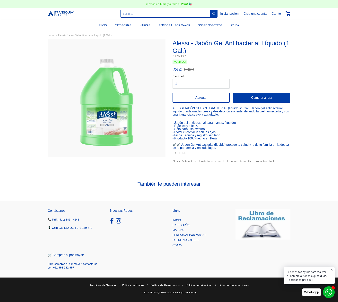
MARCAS (144, 25)
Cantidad (178, 76)
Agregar (201, 97)
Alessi (176, 161)
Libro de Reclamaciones (234, 285)
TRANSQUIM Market (161, 292)
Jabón (233, 161)
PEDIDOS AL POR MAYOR (174, 25)
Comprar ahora (261, 97)
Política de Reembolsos (165, 285)
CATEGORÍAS (123, 25)
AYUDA (234, 25)
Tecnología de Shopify (184, 292)
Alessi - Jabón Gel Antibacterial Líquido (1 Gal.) (84, 35)
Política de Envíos (133, 285)
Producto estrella (264, 161)
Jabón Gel (246, 161)
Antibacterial (189, 161)
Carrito (276, 13)
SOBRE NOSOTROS (210, 25)
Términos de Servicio (103, 285)
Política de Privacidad (199, 285)
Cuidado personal (210, 161)
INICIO (103, 25)
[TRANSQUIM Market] (61, 14)
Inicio (51, 35)
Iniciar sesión (229, 13)
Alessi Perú (180, 56)
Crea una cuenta (255, 13)
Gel (225, 161)
